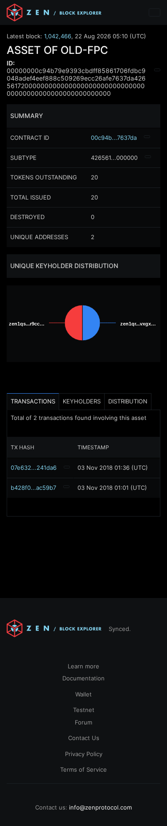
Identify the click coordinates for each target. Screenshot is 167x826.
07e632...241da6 (34, 467)
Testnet (83, 709)
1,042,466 (57, 36)
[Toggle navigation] (154, 12)
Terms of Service (83, 769)
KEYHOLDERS (82, 401)
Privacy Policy (83, 753)
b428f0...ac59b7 (33, 487)
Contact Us (83, 737)
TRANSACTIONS (33, 401)
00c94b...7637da (114, 137)
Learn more (83, 666)
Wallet (83, 694)
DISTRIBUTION (127, 401)
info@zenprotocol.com (100, 807)
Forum (83, 722)
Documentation (83, 678)
